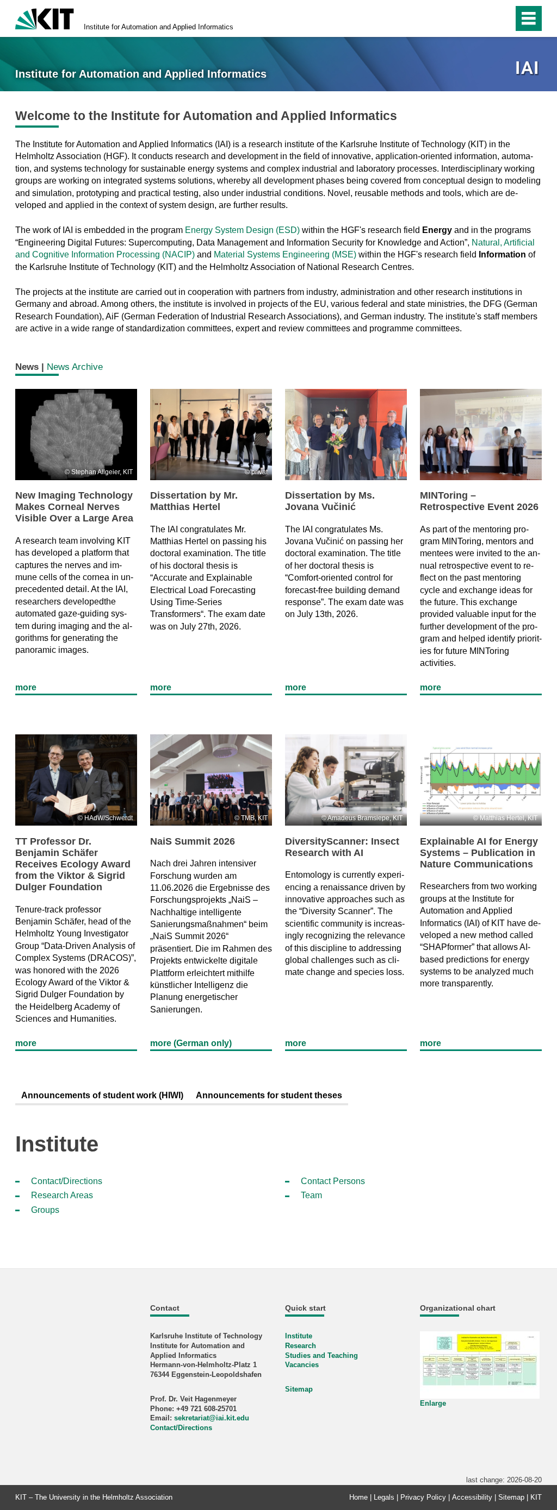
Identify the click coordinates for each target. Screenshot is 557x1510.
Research (300, 1346)
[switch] (482, 18)
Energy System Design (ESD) (242, 230)
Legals (384, 1497)
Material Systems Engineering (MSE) (285, 254)
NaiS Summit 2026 (192, 841)
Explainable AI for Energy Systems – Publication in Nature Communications (479, 853)
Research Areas (62, 1195)
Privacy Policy (423, 1497)
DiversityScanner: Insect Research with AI (342, 847)
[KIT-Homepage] (44, 17)
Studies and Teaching (321, 1355)
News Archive (75, 366)
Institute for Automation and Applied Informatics (158, 27)
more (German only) (191, 1043)
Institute (298, 1336)
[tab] (102, 1096)
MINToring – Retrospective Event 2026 (479, 501)
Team (311, 1195)
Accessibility (472, 1497)
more (25, 687)
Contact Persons (333, 1181)
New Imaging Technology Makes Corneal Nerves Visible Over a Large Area (74, 507)
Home (358, 1497)
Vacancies (302, 1365)
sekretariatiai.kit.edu (211, 1418)
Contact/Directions (66, 1181)
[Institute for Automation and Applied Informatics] (528, 68)
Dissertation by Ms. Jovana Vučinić (330, 501)
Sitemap (299, 1389)
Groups (45, 1210)
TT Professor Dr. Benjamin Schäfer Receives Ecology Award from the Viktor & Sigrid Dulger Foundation (73, 864)
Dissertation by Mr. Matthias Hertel (194, 501)
